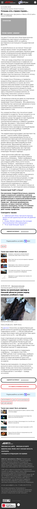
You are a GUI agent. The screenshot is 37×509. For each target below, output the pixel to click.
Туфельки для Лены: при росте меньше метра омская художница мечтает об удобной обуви (19, 217)
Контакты (5, 451)
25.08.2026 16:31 (5, 286)
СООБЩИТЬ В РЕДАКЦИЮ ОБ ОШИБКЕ (14, 453)
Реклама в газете (22, 446)
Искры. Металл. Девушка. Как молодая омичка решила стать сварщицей (17, 222)
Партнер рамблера (16, 500)
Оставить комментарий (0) (19, 386)
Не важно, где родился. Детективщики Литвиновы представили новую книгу (18, 254)
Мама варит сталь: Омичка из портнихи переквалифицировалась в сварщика (18, 265)
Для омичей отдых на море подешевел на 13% (20, 427)
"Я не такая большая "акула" (14, 225)
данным (6, 328)
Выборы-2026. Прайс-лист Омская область (17, 449)
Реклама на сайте (8, 446)
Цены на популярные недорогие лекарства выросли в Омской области (20, 416)
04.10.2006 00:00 (6, 7)
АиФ (15, 321)
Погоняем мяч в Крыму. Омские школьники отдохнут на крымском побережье (20, 271)
